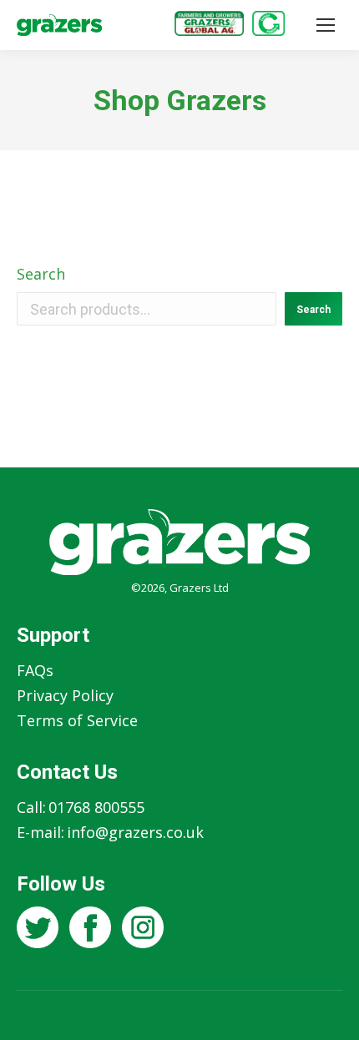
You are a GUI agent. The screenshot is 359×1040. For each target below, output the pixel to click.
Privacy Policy (65, 695)
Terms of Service (77, 720)
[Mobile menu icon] (325, 25)
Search (41, 274)
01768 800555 (96, 807)
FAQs (35, 670)
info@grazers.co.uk (135, 832)
